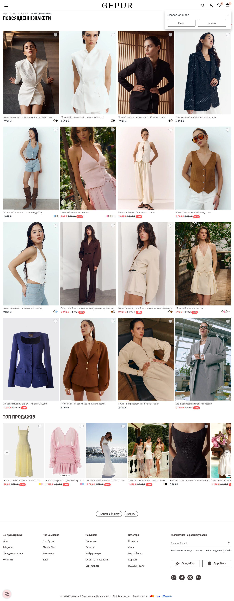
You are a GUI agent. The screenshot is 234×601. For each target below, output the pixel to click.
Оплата (89, 547)
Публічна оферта (121, 596)
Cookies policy (140, 596)
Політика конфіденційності (96, 596)
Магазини (48, 553)
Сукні (131, 547)
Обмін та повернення (97, 559)
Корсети (133, 559)
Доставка (91, 541)
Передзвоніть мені (13, 553)
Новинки (133, 541)
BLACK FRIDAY (136, 565)
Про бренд (48, 541)
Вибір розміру (93, 553)
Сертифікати (92, 565)
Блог (45, 559)
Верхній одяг (135, 553)
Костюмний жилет (109, 514)
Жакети (131, 514)
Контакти (8, 559)
